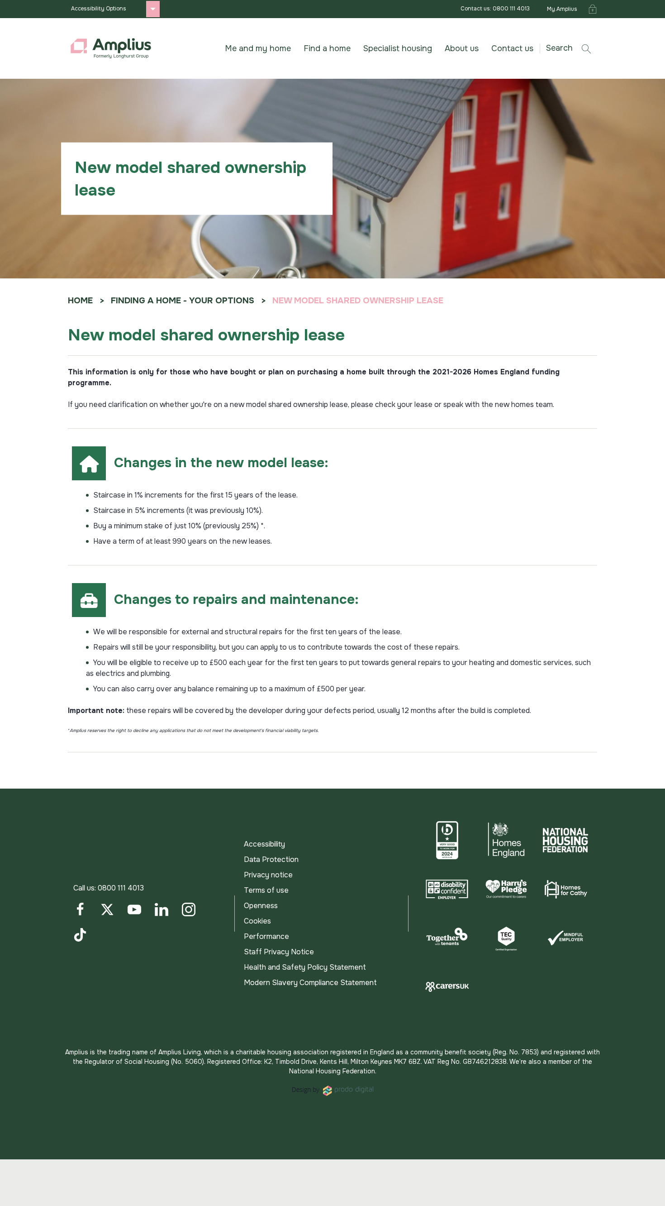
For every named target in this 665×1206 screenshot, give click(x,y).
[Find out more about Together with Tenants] (447, 938)
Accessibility (264, 844)
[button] (572, 48)
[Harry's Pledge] (506, 889)
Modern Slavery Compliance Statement (310, 982)
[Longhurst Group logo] (111, 48)
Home (80, 300)
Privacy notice (268, 875)
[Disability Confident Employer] (447, 889)
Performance (266, 936)
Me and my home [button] (258, 48)
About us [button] (462, 48)
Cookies (257, 921)
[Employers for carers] (447, 987)
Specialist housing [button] (397, 48)
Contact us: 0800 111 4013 (495, 8)
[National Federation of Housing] (565, 840)
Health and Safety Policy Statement (305, 967)
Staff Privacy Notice (279, 952)
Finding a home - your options (182, 300)
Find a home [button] (327, 48)
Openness (261, 905)
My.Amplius (562, 9)
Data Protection (271, 859)
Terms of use (266, 890)
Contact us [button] (512, 48)
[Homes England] (506, 840)
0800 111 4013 (121, 888)
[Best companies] (447, 840)
